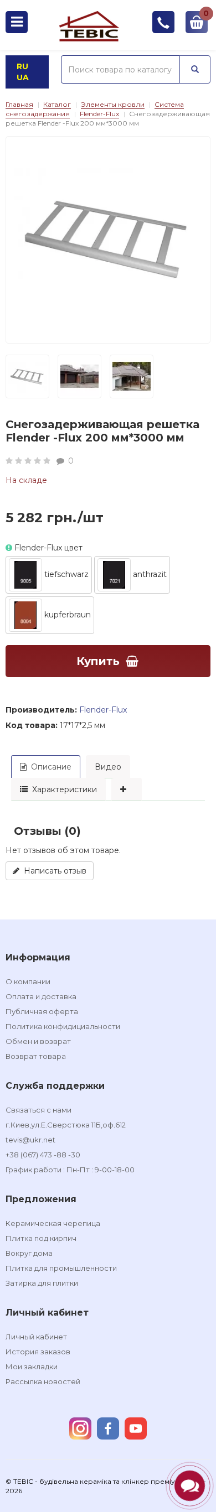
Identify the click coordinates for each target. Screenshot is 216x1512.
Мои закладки (32, 1366)
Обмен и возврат (38, 1041)
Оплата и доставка (41, 996)
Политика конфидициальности (63, 1026)
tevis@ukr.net (30, 1139)
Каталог (57, 104)
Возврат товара (36, 1056)
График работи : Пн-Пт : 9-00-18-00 (70, 1169)
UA (23, 77)
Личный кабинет (36, 1336)
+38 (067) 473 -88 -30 (43, 1154)
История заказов (38, 1351)
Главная (19, 104)
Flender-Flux (99, 114)
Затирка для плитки (42, 1283)
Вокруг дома (29, 1253)
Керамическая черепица (53, 1223)
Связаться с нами (38, 1109)
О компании (28, 981)
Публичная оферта (42, 1011)
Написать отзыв (52, 871)
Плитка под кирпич (41, 1238)
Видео (108, 767)
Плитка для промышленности (61, 1268)
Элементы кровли (113, 104)
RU (22, 66)
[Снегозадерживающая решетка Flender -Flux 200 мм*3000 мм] (108, 238)
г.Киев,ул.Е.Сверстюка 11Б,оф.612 (66, 1124)
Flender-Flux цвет (47, 548)
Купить (98, 661)
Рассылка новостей (43, 1381)
